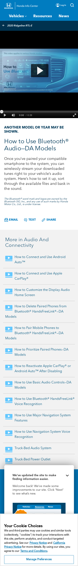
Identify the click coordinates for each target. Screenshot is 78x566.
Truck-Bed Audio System (33, 448)
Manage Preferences (39, 559)
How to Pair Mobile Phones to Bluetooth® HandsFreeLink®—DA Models (34, 333)
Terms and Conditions (33, 551)
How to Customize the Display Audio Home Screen (42, 292)
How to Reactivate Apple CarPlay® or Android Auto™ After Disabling (43, 369)
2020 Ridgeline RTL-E (19, 26)
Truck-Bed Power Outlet (32, 459)
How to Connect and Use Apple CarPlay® (38, 276)
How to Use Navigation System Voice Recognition (42, 434)
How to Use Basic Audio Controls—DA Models (43, 385)
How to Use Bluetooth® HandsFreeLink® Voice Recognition (45, 401)
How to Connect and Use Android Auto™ (40, 260)
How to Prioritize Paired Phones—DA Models (41, 352)
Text (32, 219)
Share (51, 219)
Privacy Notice (38, 543)
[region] (39, 540)
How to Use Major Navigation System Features (43, 418)
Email (13, 219)
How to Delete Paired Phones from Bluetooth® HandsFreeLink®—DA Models (36, 312)
